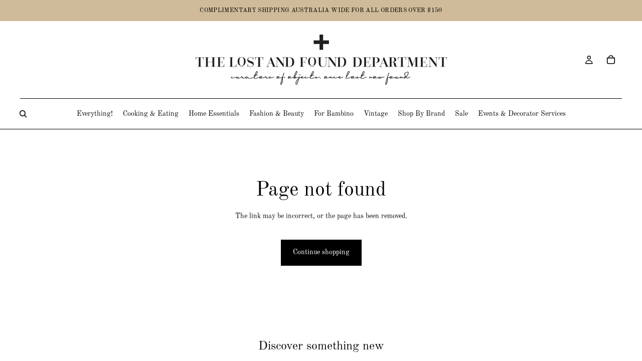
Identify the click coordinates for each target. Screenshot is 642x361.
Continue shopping (321, 252)
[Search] (23, 114)
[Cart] (611, 60)
